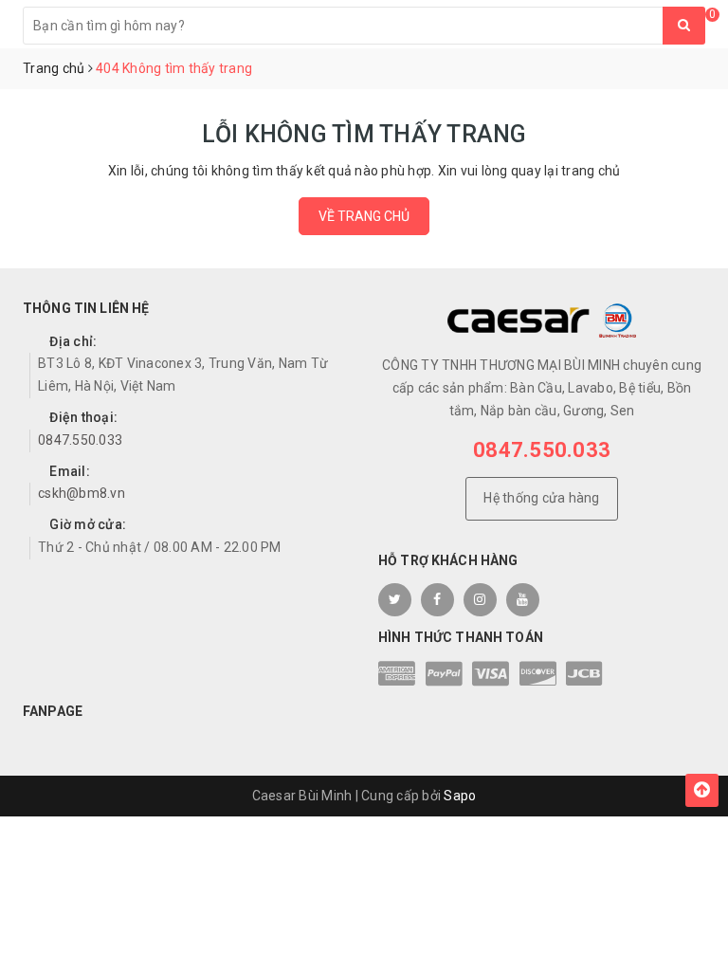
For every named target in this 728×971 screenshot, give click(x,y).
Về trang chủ (364, 216)
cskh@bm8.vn (81, 493)
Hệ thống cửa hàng (541, 497)
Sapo (460, 795)
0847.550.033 (80, 440)
